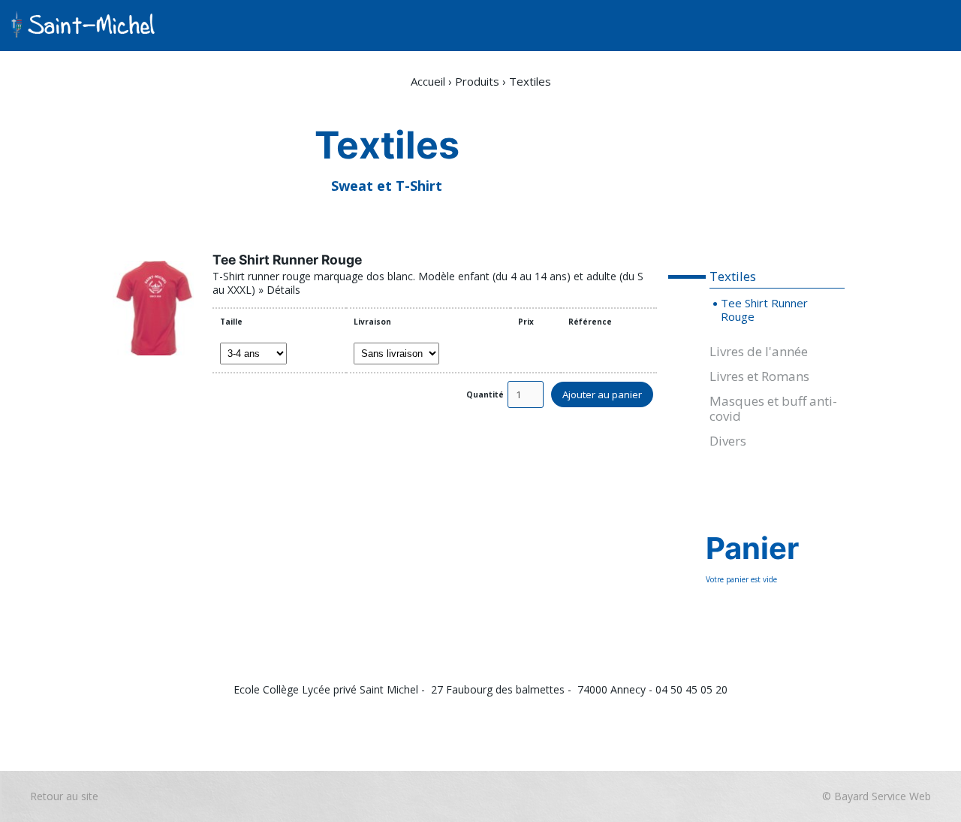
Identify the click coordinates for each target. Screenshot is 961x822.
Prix (526, 321)
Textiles (530, 81)
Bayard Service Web (516, 719)
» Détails (279, 290)
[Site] (83, 25)
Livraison (372, 321)
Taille (231, 321)
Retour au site (402, 719)
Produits (477, 81)
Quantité (485, 394)
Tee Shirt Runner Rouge (287, 259)
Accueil (428, 81)
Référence (590, 321)
